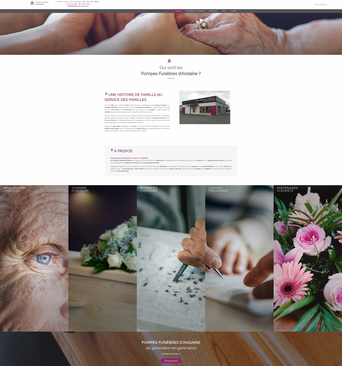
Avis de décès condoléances (195, 11)
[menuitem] (178, 11)
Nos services (213, 11)
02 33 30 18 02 (322, 4)
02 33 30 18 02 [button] (172, 361)
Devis (224, 11)
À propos (178, 11)
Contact (234, 11)
